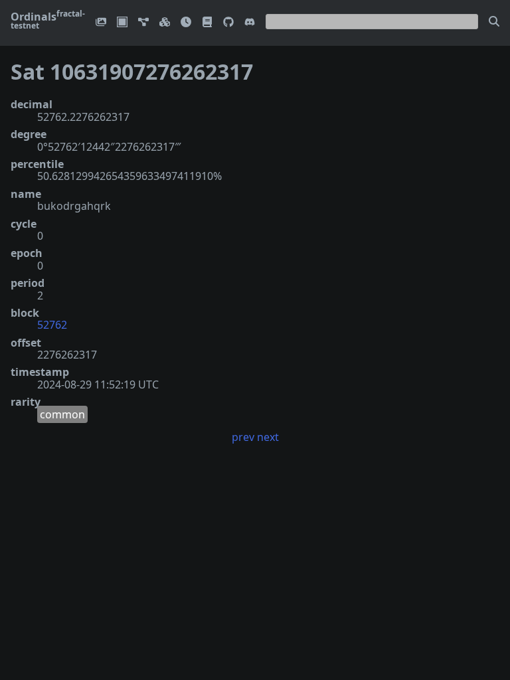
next (268, 437)
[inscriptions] (101, 23)
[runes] (122, 23)
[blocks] (164, 23)
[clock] (186, 23)
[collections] (143, 23)
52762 (52, 324)
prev (243, 437)
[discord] (249, 23)
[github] (228, 23)
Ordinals (48, 21)
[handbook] (207, 23)
